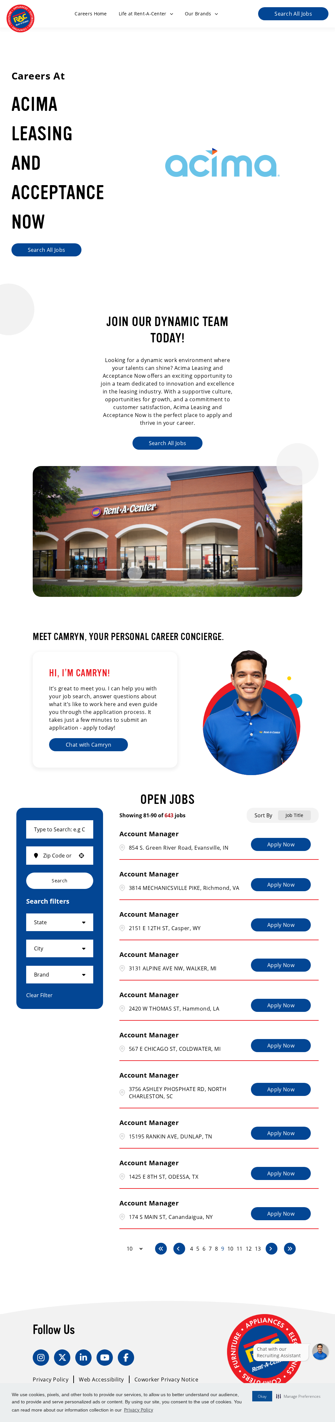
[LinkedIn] (83, 1357)
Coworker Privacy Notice (166, 1379)
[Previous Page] (179, 1249)
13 (258, 1248)
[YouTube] (105, 1357)
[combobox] (59, 829)
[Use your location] (81, 855)
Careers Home (91, 13)
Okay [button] (262, 1396)
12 (249, 1248)
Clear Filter (39, 995)
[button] (298, 1396)
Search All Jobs (293, 13)
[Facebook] (126, 1357)
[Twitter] (62, 1357)
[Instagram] (41, 1357)
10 (230, 1248)
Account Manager (149, 833)
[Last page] (290, 1249)
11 (239, 1248)
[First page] (161, 1249)
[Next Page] (271, 1249)
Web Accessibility (101, 1379)
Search (59, 880)
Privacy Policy (138, 1410)
